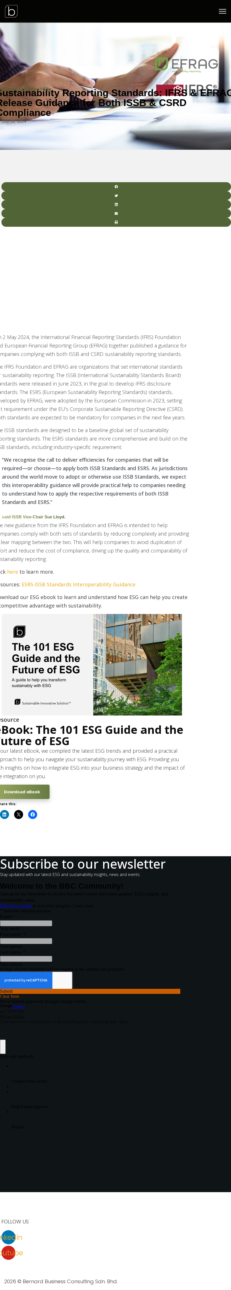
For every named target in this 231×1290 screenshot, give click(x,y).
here (12, 571)
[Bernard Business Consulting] (11, 10)
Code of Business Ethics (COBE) (41, 1273)
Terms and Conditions (147, 1264)
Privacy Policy (105, 1264)
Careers (12, 1264)
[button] (116, 186)
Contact (35, 1264)
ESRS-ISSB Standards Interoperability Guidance (79, 584)
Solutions (58, 1264)
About (80, 1264)
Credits (86, 1273)
